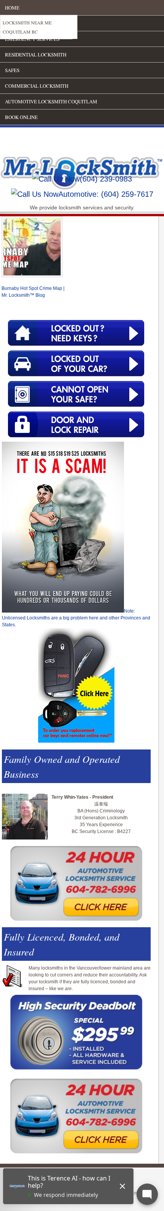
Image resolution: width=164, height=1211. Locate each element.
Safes (12, 70)
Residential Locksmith (35, 54)
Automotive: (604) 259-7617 (105, 194)
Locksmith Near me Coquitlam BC (27, 27)
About (13, 23)
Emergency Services (32, 38)
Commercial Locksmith (36, 85)
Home (12, 7)
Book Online (21, 117)
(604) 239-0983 (106, 179)
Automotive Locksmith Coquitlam (51, 101)
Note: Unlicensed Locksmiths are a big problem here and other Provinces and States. (76, 617)
